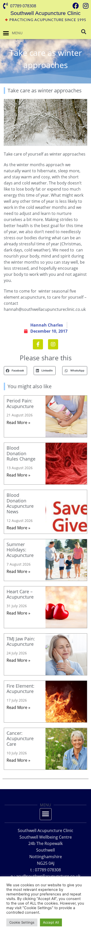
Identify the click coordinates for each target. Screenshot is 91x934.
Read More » (18, 422)
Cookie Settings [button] (21, 922)
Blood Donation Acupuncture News (20, 503)
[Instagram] (53, 344)
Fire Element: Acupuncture (20, 688)
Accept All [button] (51, 922)
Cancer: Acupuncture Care (20, 738)
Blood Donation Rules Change (21, 453)
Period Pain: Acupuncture (20, 403)
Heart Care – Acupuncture (20, 594)
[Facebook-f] (38, 344)
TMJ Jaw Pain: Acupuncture (21, 641)
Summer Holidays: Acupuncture (20, 549)
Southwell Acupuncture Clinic (45, 13)
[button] (6, 33)
